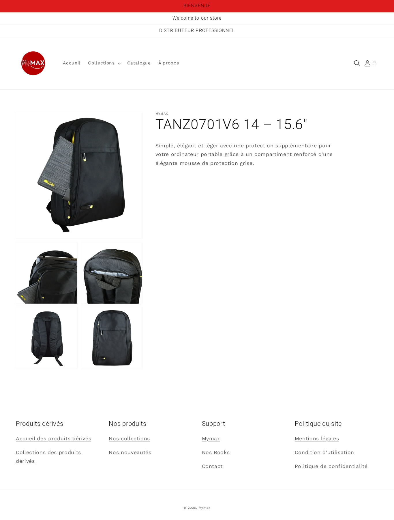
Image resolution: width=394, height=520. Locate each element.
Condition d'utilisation (324, 452)
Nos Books (216, 452)
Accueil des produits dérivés (53, 438)
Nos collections (129, 438)
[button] (357, 63)
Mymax (211, 438)
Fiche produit (173, 177)
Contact (212, 466)
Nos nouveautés (130, 452)
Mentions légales (317, 438)
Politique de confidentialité (331, 466)
